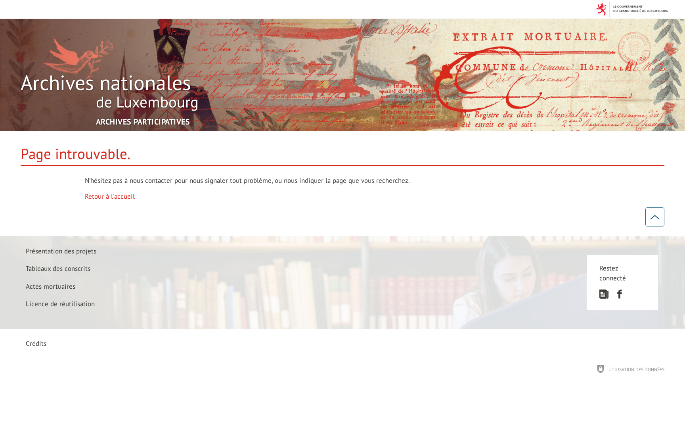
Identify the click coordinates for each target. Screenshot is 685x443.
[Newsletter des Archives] (603, 296)
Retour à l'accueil (110, 196)
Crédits (36, 343)
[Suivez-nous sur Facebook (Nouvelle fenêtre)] (619, 296)
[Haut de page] (654, 216)
